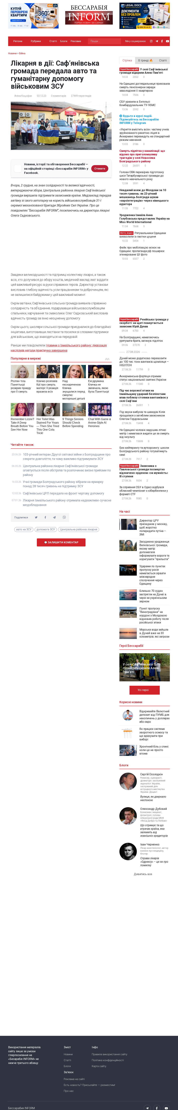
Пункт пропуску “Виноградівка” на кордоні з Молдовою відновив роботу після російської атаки (154, 615)
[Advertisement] (61, 246)
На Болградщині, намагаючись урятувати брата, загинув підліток (141, 339)
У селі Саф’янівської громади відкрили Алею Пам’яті (143, 71)
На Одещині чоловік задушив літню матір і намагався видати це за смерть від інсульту (144, 433)
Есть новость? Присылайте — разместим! (89, 1085)
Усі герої (143, 690)
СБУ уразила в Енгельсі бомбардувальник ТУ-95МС (137, 103)
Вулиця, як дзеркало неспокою (153, 798)
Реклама (76, 41)
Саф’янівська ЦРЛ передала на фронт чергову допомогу (63, 493)
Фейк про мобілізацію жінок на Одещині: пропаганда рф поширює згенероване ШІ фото (141, 251)
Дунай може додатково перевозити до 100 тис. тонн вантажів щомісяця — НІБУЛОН (144, 362)
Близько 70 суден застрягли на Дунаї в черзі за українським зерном (153, 596)
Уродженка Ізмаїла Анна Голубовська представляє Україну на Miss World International (144, 218)
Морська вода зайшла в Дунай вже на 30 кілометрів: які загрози (154, 633)
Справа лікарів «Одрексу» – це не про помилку (154, 862)
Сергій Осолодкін (151, 774)
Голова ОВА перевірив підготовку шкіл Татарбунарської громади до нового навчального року (141, 176)
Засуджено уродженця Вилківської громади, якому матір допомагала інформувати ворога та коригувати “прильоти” (154, 550)
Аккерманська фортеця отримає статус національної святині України (142, 378)
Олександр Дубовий (153, 809)
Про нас (69, 1091)
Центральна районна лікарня (78, 529)
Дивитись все (143, 874)
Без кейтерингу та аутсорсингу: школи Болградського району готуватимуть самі (144, 451)
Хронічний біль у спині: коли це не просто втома (154, 750)
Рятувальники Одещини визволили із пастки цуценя (142, 234)
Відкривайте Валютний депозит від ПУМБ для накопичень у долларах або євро (154, 716)
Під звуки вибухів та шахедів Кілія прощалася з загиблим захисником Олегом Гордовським (142, 415)
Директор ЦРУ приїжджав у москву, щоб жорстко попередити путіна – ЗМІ (153, 527)
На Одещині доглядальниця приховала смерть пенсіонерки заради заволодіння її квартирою (144, 87)
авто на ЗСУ (23, 529)
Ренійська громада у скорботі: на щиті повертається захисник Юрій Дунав (143, 323)
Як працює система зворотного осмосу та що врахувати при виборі (153, 734)
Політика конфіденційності (108, 1060)
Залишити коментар (62, 542)
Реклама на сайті (74, 1079)
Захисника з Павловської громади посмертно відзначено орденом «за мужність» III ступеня (143, 471)
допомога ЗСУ (46, 529)
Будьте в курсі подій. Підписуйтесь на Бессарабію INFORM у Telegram (139, 119)
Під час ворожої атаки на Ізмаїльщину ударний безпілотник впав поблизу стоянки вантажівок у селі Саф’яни (143, 396)
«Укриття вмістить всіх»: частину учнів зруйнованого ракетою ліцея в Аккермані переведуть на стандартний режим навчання (144, 135)
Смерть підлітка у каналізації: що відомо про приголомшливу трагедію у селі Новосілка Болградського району (142, 156)
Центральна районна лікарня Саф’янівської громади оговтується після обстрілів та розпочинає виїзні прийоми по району (67, 470)
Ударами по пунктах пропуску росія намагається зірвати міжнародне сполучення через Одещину (152, 575)
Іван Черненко (149, 844)
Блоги (63, 41)
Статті (53, 41)
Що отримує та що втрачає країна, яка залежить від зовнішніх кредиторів (154, 830)
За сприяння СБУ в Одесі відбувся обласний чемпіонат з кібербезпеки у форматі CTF (143, 491)
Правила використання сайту (109, 1054)
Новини (68, 1054)
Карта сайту (99, 1066)
